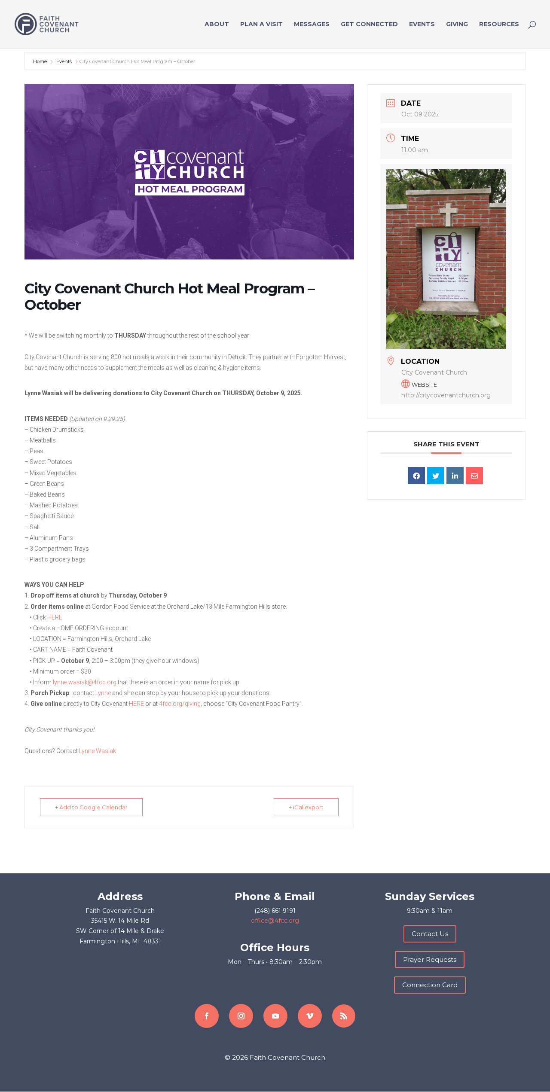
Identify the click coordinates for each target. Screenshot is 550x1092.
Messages (312, 24)
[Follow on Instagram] (241, 1016)
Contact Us (430, 934)
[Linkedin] (455, 475)
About (217, 24)
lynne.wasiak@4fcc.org (84, 682)
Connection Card (430, 985)
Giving (457, 24)
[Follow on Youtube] (275, 1016)
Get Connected (369, 24)
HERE (54, 617)
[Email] (474, 475)
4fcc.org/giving (180, 703)
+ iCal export (306, 807)
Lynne (103, 692)
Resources (499, 24)
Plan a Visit (261, 24)
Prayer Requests (429, 959)
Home (40, 61)
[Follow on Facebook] (207, 1016)
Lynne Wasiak (97, 750)
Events (422, 24)
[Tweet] (435, 475)
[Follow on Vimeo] (310, 1016)
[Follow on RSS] (343, 1016)
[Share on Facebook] (416, 475)
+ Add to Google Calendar (91, 807)
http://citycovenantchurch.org (446, 395)
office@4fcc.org (275, 920)
